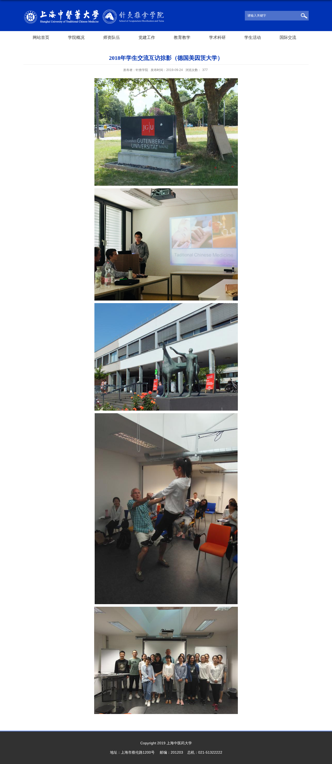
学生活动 (252, 37)
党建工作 (147, 37)
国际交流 (288, 37)
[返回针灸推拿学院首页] (93, 11)
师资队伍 (111, 37)
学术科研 (217, 37)
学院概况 (76, 37)
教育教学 (182, 37)
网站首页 (41, 37)
